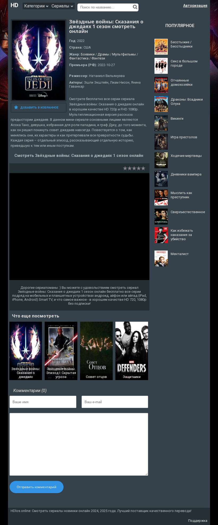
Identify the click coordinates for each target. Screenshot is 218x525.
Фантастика (79, 58)
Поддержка (197, 521)
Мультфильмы (124, 54)
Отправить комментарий (36, 487)
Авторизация (195, 5)
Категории (35, 5)
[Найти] (135, 6)
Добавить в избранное (39, 107)
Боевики (88, 54)
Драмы (103, 54)
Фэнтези (98, 58)
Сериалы (61, 5)
